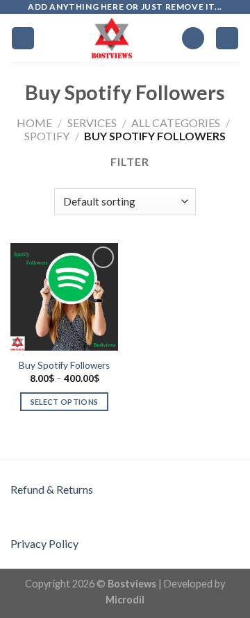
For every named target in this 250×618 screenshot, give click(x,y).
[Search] (193, 38)
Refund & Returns (51, 489)
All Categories (175, 122)
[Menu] (23, 38)
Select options (65, 401)
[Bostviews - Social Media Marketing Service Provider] (112, 38)
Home (34, 122)
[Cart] (227, 38)
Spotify (46, 135)
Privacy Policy (44, 543)
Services (92, 122)
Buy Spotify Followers (64, 365)
